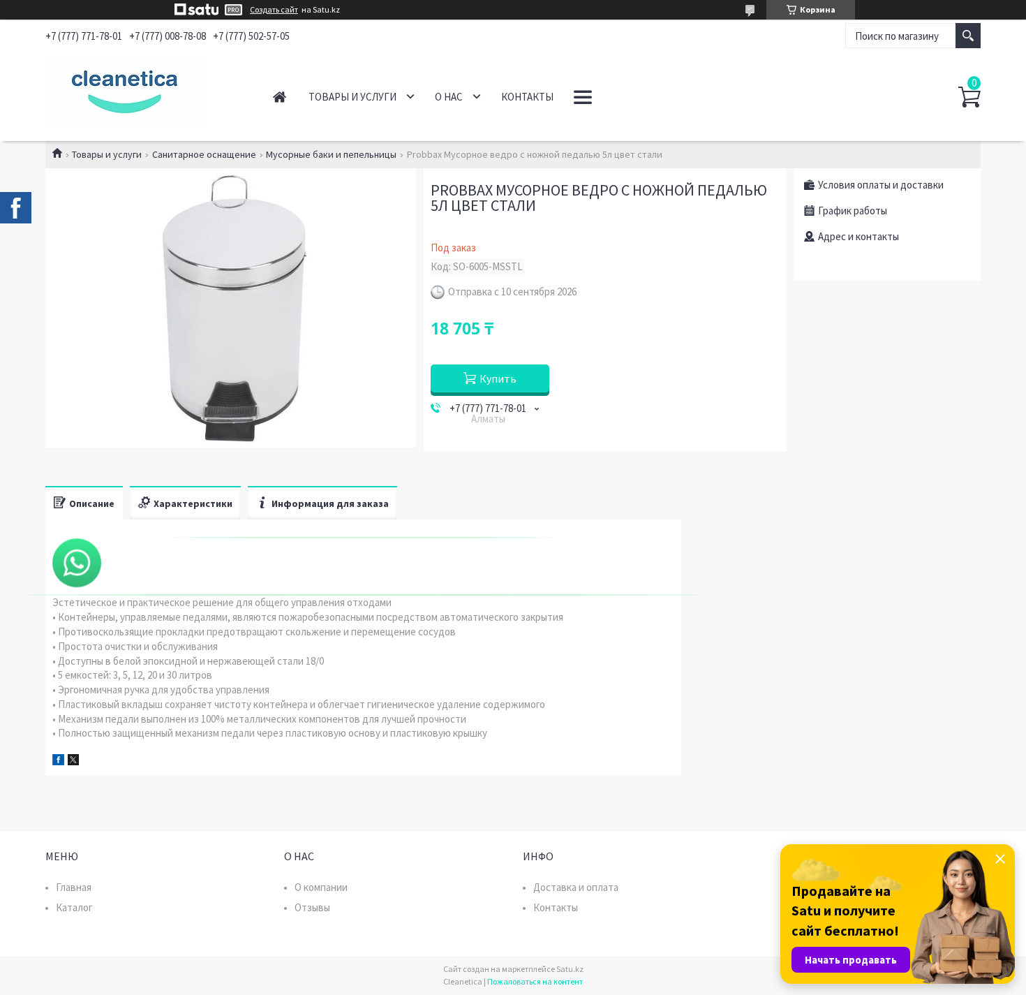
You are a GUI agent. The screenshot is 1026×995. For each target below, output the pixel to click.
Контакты (527, 96)
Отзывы (312, 907)
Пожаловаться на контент (535, 981)
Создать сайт (274, 10)
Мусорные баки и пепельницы (331, 154)
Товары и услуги (352, 96)
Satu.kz (569, 969)
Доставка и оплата (575, 887)
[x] (73, 761)
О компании (321, 887)
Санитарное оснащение (204, 154)
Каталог (74, 907)
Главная (279, 97)
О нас (449, 96)
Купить (497, 378)
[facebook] (58, 761)
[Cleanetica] (143, 89)
